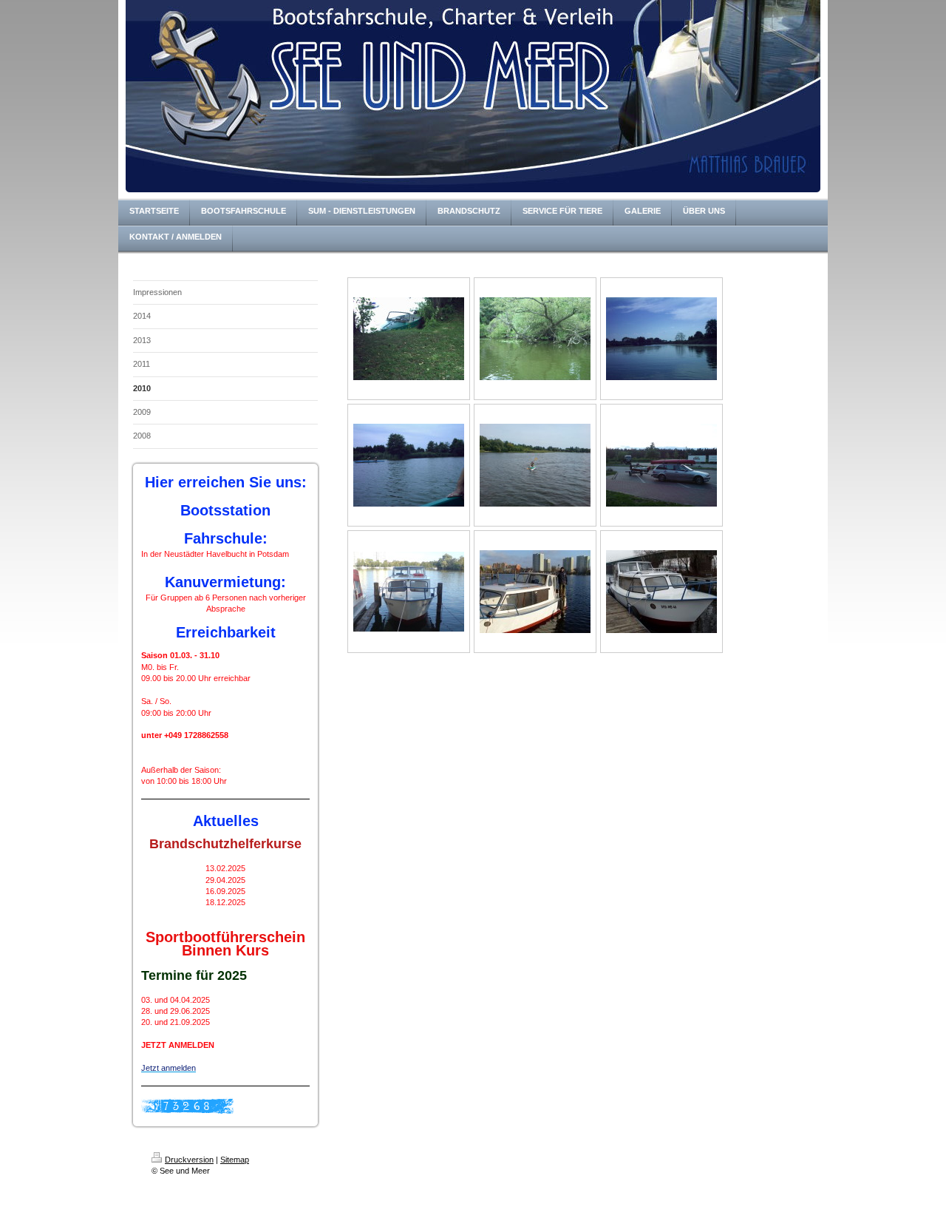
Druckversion (189, 1159)
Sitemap (234, 1159)
